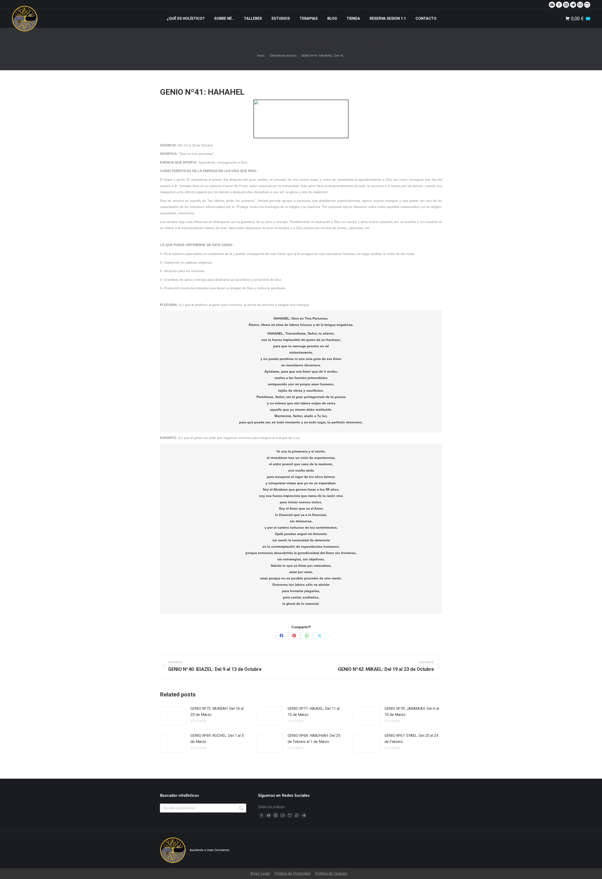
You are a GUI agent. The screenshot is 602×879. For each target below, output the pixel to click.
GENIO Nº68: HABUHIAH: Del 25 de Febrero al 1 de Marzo (314, 738)
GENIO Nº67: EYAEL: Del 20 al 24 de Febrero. (411, 738)
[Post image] (173, 716)
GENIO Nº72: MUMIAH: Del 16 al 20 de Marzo (217, 711)
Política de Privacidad (292, 873)
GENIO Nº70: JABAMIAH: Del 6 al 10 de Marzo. (411, 711)
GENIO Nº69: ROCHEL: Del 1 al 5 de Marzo (217, 738)
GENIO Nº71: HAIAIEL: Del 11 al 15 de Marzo (314, 711)
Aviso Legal (260, 873)
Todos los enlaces (271, 806)
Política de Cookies (331, 873)
